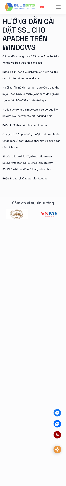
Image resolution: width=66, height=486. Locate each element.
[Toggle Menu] (58, 6)
